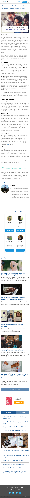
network (8, 144)
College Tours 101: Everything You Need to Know (14, 430)
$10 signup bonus (16, 177)
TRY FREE (24, 1)
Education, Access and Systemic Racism (12, 350)
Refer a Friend (12, 489)
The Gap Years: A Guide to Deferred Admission (14, 464)
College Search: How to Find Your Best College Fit (14, 426)
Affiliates (16, 487)
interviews (17, 8)
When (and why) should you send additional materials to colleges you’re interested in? (16, 456)
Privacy (2, 496)
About (21, 487)
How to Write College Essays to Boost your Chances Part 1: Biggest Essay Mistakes (13, 298)
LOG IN (19, 1)
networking (11, 8)
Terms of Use (6, 496)
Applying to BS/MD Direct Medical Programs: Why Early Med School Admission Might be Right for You (15, 375)
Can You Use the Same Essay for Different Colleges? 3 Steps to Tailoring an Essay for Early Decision (15, 472)
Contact (18, 489)
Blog (12, 487)
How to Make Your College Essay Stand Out (13, 460)
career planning (4, 8)
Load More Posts (15, 389)
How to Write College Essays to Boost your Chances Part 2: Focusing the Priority (13, 274)
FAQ (8, 487)
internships (22, 8)
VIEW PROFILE (10, 230)
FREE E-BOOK (19, 402)
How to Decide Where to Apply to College (13, 467)
